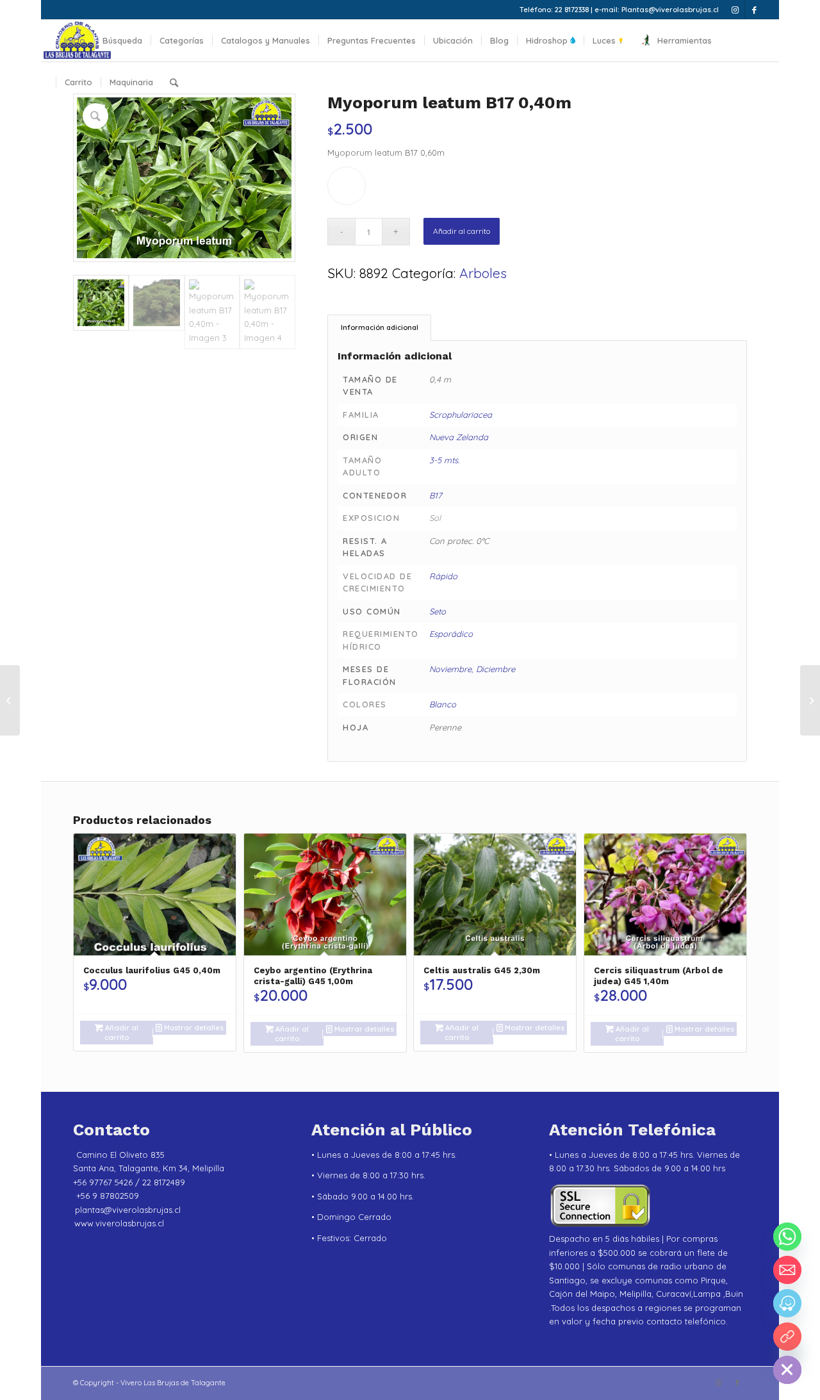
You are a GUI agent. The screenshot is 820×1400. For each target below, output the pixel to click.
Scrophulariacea (460, 414)
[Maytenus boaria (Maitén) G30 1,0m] (10, 700)
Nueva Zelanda (458, 437)
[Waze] (787, 1303)
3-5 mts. (444, 460)
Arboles (483, 273)
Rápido (443, 576)
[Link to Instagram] (735, 9)
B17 (435, 495)
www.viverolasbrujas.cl (119, 1223)
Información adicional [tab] (379, 327)
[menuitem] (75, 41)
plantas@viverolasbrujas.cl (128, 1210)
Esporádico (451, 634)
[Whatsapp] (787, 1237)
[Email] (787, 1270)
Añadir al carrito (461, 231)
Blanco (442, 704)
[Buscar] (173, 82)
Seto (437, 611)
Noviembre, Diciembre (472, 669)
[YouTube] (787, 1336)
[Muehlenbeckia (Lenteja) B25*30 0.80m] (810, 700)
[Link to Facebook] (754, 9)
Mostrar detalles (193, 1027)
